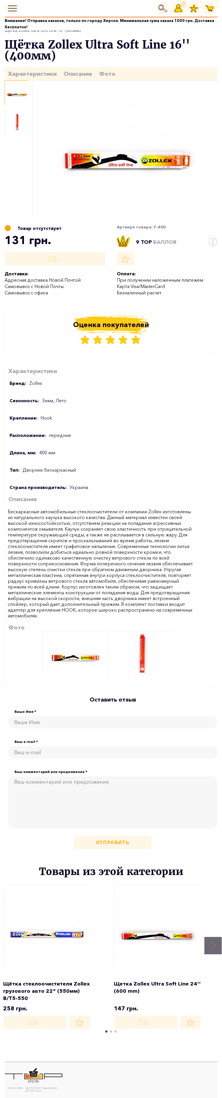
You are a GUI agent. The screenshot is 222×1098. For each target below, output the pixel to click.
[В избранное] (125, 258)
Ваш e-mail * (26, 741)
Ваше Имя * (25, 711)
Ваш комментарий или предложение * (50, 772)
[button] (213, 945)
